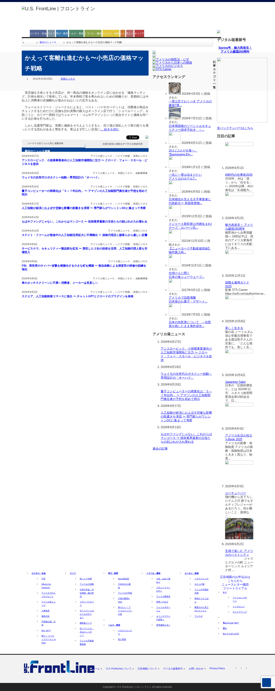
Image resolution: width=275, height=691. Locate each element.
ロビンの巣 (199, 584)
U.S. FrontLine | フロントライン (134, 687)
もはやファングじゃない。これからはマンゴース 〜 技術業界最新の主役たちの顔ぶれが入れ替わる (84, 221)
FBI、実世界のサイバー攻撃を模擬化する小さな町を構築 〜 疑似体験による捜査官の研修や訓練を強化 (84, 267)
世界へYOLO (162, 602)
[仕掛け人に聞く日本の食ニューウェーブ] (175, 265)
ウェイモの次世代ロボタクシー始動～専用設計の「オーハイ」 (61, 177)
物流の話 (45, 616)
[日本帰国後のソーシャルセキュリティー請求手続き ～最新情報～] (175, 118)
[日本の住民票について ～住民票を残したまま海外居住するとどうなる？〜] (175, 314)
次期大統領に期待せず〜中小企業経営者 (123, 144)
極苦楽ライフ (86, 623)
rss (240, 669)
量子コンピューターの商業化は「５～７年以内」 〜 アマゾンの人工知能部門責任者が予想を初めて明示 (84, 192)
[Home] (27, 42)
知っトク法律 (86, 579)
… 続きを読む (109, 129)
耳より (129, 33)
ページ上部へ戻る (266, 682)
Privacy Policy (217, 668)
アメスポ (198, 616)
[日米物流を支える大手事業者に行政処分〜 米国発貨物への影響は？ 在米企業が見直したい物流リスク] (175, 191)
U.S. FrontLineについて (118, 668)
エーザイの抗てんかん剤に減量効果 (45, 143)
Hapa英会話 (123, 579)
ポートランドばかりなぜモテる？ (87, 614)
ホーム (96, 668)
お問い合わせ (196, 668)
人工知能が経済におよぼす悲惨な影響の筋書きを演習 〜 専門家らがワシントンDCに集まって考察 (84, 208)
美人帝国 (122, 639)
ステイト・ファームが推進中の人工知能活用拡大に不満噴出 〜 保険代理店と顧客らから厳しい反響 (84, 235)
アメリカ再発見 (163, 596)
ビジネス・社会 (38, 33)
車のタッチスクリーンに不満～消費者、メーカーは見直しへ (60, 282)
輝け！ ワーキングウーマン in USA (48, 639)
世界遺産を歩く (163, 625)
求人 (225, 628)
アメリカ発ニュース (101, 156)
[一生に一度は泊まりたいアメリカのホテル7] (175, 167)
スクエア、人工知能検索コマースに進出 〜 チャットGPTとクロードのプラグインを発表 (77, 296)
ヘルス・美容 (76, 33)
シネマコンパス (201, 579)
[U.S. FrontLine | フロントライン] (58, 8)
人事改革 (45, 611)
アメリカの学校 (125, 593)
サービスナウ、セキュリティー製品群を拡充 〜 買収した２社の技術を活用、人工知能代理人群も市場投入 (84, 250)
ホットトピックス (231, 634)
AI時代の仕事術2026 (238, 174)
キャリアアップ (240, 612)
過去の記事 (160, 448)
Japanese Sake (235, 381)
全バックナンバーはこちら (235, 128)
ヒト (122, 33)
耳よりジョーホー (231, 623)
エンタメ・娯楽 (110, 33)
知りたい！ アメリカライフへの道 (125, 610)
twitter (245, 669)
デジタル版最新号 (173, 668)
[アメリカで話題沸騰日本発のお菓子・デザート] (175, 290)
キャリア (139, 33)
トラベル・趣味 (93, 33)
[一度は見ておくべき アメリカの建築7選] (175, 93)
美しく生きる (234, 328)
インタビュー (239, 606)
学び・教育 (62, 33)
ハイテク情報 (122, 156)
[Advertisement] (180, 17)
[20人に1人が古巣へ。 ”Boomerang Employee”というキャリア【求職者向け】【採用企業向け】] (175, 142)
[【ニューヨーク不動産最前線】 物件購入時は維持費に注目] (175, 240)
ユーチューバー (235, 493)
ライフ (51, 33)
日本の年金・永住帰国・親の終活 (87, 592)
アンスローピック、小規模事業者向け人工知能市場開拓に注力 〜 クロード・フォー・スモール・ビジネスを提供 (84, 162)
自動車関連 (141, 173)
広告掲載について (147, 668)
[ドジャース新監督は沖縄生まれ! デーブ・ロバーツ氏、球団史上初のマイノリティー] (175, 216)
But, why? (46, 630)
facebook (251, 669)
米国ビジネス (68, 78)
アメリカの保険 (87, 584)
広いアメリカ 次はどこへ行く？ (87, 631)
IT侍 (43, 579)
